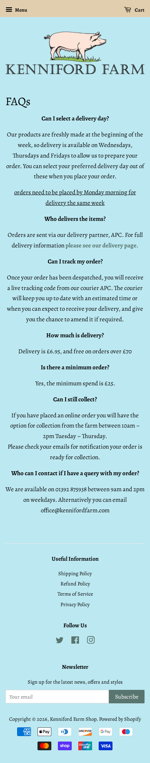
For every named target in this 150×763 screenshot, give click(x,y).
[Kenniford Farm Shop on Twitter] (60, 641)
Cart (139, 10)
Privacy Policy (75, 604)
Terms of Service (75, 593)
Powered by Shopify (120, 719)
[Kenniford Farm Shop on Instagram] (91, 641)
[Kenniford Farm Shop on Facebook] (75, 641)
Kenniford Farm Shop (73, 719)
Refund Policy (75, 583)
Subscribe (126, 697)
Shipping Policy (75, 573)
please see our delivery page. (102, 245)
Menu (20, 10)
